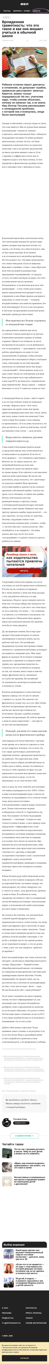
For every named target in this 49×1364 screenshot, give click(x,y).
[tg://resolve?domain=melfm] (4, 1298)
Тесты (6, 11)
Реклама (7, 1313)
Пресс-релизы (34, 1313)
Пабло (29, 1318)
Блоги (37, 11)
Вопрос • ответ (22, 11)
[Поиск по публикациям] (3, 4)
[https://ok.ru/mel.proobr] (37, 1298)
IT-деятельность (11, 1323)
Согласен (24, 1358)
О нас (5, 1308)
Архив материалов (36, 1323)
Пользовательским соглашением (15, 1347)
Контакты (31, 1308)
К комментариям (24, 1136)
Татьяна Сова (20, 1119)
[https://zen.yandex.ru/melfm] (11, 1298)
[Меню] (45, 4)
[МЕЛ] (24, 4)
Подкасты (7, 1318)
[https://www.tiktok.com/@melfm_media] (24, 1298)
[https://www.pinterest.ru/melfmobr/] (31, 1298)
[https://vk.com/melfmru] (18, 1298)
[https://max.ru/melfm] (44, 1298)
